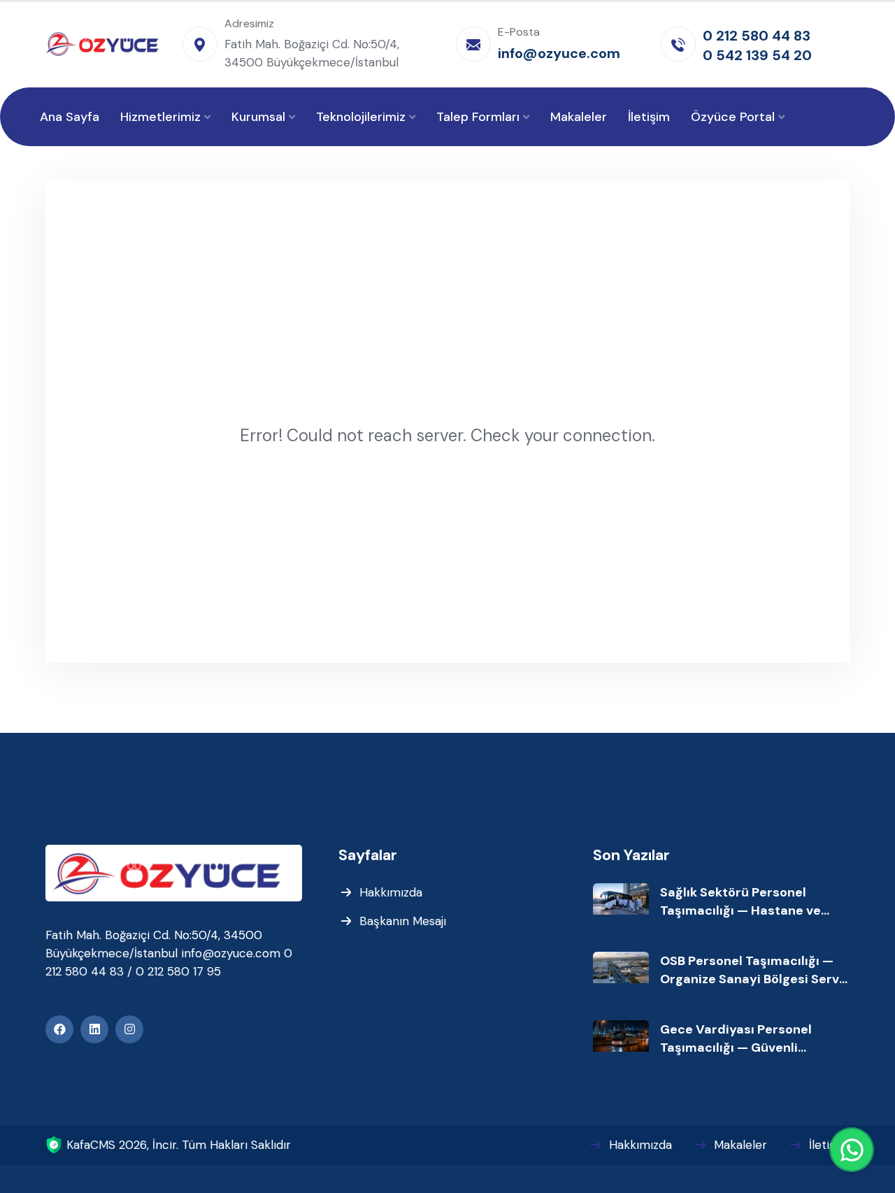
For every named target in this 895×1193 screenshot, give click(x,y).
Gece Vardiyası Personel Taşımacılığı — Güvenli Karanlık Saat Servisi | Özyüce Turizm (751, 1039)
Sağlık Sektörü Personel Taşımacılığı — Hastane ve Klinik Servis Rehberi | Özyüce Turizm (750, 902)
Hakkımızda (390, 892)
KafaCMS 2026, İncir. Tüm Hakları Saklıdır (178, 1144)
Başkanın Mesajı (402, 921)
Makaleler (740, 1144)
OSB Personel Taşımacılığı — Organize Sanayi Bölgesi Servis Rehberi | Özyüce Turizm (755, 970)
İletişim (829, 1144)
